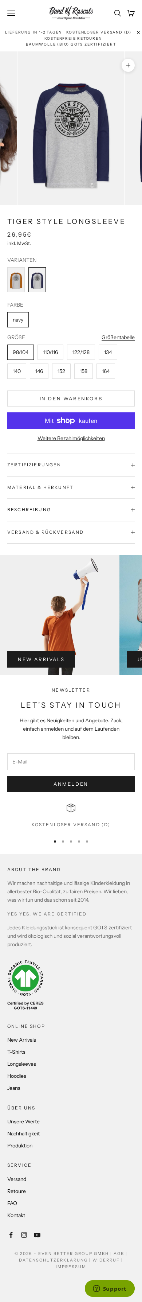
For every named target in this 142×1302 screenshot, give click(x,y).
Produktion (19, 1145)
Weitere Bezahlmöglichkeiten (71, 438)
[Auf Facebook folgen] (11, 1235)
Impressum (71, 1266)
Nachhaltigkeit (23, 1133)
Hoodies (16, 1076)
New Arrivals (41, 659)
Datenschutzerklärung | (55, 1260)
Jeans (13, 1088)
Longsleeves (21, 1064)
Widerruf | (107, 1260)
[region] (71, 816)
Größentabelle (118, 337)
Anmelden (71, 784)
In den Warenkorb (71, 398)
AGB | (120, 1253)
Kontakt (16, 1215)
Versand (16, 1179)
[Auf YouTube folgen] (37, 1235)
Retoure (16, 1191)
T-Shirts (16, 1052)
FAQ (12, 1203)
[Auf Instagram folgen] (24, 1235)
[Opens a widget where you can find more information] (109, 1289)
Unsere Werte (23, 1121)
